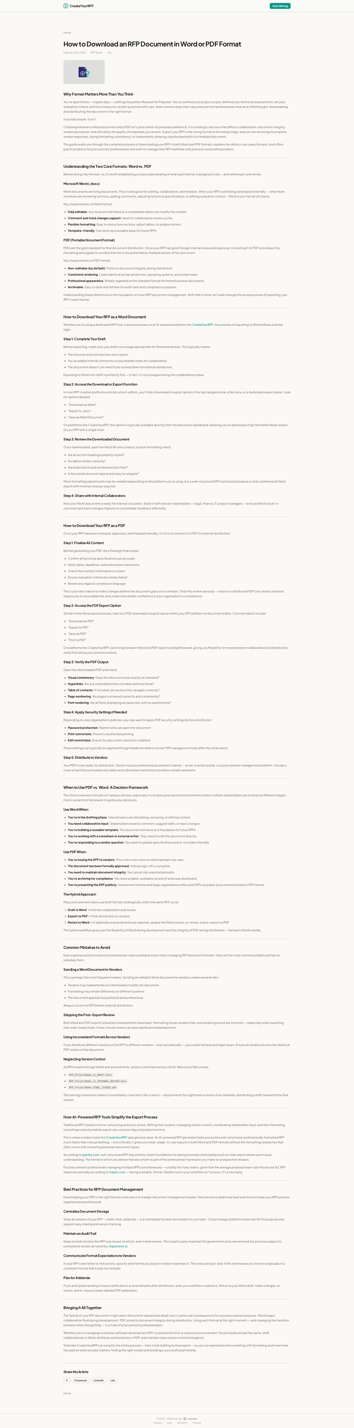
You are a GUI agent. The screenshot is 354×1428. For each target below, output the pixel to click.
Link (112, 1380)
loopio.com (117, 1172)
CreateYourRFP (202, 325)
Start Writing (280, 6)
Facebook (80, 1380)
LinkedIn (98, 1380)
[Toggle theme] (258, 6)
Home (67, 32)
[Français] (265, 6)
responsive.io (117, 1246)
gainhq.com (90, 1155)
